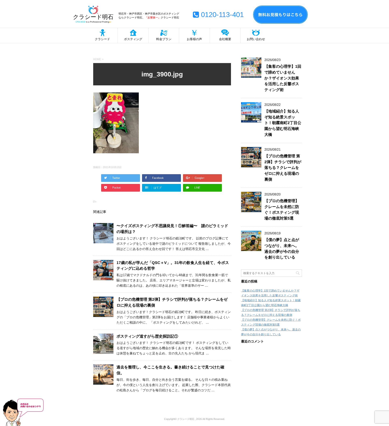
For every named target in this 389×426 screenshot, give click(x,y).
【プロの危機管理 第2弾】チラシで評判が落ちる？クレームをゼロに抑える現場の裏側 (282, 167)
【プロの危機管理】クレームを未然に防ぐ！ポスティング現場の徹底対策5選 (281, 209)
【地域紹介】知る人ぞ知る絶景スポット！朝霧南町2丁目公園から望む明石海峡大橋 (282, 123)
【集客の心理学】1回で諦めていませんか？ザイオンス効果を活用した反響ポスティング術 (282, 78)
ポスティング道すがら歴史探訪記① (147, 336)
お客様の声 (194, 39)
